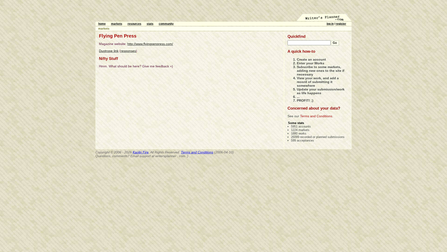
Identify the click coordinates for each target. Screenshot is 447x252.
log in (330, 23)
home (102, 23)
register (341, 23)
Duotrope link (109, 51)
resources (134, 23)
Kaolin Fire (141, 152)
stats (150, 23)
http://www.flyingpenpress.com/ (150, 44)
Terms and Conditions (316, 116)
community (166, 23)
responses (128, 51)
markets (116, 23)
